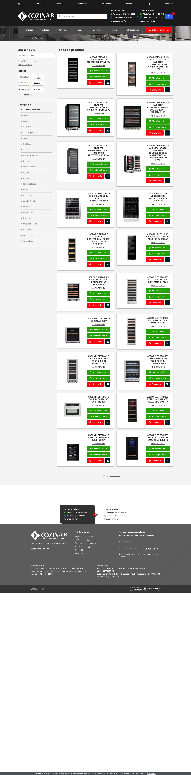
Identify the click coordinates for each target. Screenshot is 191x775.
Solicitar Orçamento (159, 29)
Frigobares (27, 195)
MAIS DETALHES (98, 65)
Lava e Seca (27, 206)
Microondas (27, 229)
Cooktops (97, 30)
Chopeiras (27, 127)
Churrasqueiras (29, 132)
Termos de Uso (113, 773)
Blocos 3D (60, 3)
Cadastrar (150, 548)
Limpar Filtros (25, 64)
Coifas (81, 30)
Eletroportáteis (29, 166)
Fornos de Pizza (29, 184)
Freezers (26, 189)
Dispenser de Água (30, 155)
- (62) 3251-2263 (124, 14)
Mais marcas (25, 95)
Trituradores (28, 241)
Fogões (26, 172)
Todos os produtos (31, 109)
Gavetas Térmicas (30, 201)
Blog (148, 3)
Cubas (25, 149)
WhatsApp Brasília (100, 76)
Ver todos (27, 29)
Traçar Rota (70, 519)
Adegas (45, 30)
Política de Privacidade (102, 773)
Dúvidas (128, 3)
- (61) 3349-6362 (151, 17)
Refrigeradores (132, 30)
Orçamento (168, 3)
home (33, 38)
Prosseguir (152, 773)
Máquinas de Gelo (30, 224)
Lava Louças (28, 212)
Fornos (114, 30)
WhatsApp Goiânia (99, 71)
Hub (88, 547)
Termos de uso (37, 543)
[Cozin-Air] (36, 16)
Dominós (26, 161)
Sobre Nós (82, 3)
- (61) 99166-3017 (153, 14)
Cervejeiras (63, 30)
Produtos (38, 3)
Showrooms (106, 3)
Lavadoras (27, 218)
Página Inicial (77, 538)
